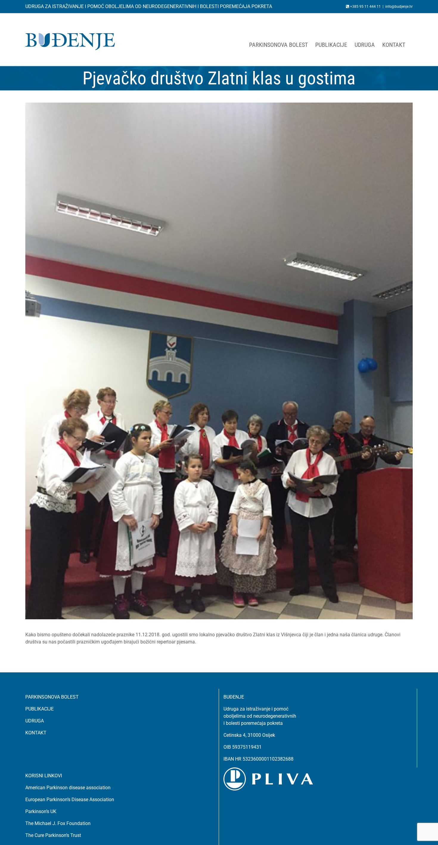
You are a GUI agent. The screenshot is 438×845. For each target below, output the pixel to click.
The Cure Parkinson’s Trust (53, 835)
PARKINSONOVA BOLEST (52, 697)
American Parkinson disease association (68, 787)
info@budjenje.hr (399, 6)
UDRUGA (34, 721)
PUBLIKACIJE (39, 709)
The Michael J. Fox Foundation (58, 823)
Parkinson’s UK (40, 811)
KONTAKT (35, 733)
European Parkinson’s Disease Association (69, 799)
